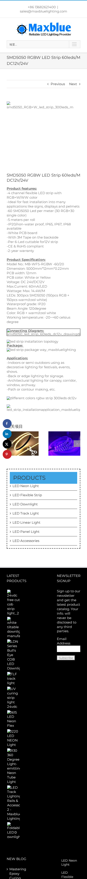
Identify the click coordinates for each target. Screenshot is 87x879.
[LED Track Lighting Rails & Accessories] (13, 803)
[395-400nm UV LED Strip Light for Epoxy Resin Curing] (64, 443)
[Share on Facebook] (7, 423)
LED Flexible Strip (27, 495)
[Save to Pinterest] (7, 454)
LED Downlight (25, 504)
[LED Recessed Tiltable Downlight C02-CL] (13, 627)
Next (73, 84)
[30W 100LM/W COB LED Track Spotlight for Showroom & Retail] (13, 678)
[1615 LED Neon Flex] (13, 719)
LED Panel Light (25, 531)
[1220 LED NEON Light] (13, 738)
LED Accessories (25, 541)
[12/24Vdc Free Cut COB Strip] (23, 443)
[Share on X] (7, 444)
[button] (77, 443)
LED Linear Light (26, 522)
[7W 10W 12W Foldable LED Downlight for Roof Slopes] (13, 830)
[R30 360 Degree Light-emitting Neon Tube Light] (13, 766)
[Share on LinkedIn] (7, 433)
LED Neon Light (25, 486)
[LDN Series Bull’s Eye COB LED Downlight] (13, 655)
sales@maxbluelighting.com (43, 11)
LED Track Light (25, 513)
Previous (58, 84)
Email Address (63, 641)
